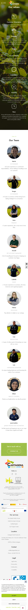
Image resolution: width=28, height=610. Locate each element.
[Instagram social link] (15, 473)
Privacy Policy (14, 607)
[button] (26, 581)
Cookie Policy (8, 607)
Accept (14, 595)
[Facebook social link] (12, 473)
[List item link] (14, 553)
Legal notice (19, 607)
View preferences (14, 604)
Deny (14, 600)
